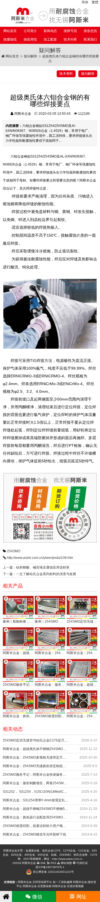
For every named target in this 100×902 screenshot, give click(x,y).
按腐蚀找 (10, 39)
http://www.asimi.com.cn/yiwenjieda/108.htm (40, 558)
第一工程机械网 (62, 882)
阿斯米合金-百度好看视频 (68, 886)
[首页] (6, 896)
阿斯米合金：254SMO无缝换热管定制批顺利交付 (39, 766)
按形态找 (90, 31)
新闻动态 (50, 31)
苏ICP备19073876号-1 (50, 867)
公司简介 (30, 31)
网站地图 (66, 862)
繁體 (95, 2)
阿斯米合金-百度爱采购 (37, 886)
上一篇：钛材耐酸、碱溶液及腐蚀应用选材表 (36, 567)
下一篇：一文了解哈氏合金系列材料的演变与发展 (39, 574)
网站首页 (10, 31)
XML (42, 862)
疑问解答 (30, 56)
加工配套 (50, 39)
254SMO (13, 551)
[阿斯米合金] (50, 15)
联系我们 (90, 39)
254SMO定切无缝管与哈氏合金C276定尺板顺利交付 (42, 740)
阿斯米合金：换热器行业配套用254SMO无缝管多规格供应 (46, 817)
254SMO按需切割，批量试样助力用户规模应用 (38, 826)
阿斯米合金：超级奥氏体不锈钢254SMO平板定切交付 (43, 749)
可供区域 (82, 862)
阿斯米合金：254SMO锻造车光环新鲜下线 (34, 834)
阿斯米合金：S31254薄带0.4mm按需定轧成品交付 (40, 800)
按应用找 (30, 39)
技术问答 (70, 39)
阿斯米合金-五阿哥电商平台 (35, 882)
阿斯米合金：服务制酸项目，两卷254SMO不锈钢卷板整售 (46, 783)
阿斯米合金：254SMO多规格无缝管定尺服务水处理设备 (44, 757)
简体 (85, 2)
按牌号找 (70, 31)
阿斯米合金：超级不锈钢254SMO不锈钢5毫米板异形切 (44, 809)
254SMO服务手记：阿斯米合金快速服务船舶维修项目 (43, 774)
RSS (53, 862)
